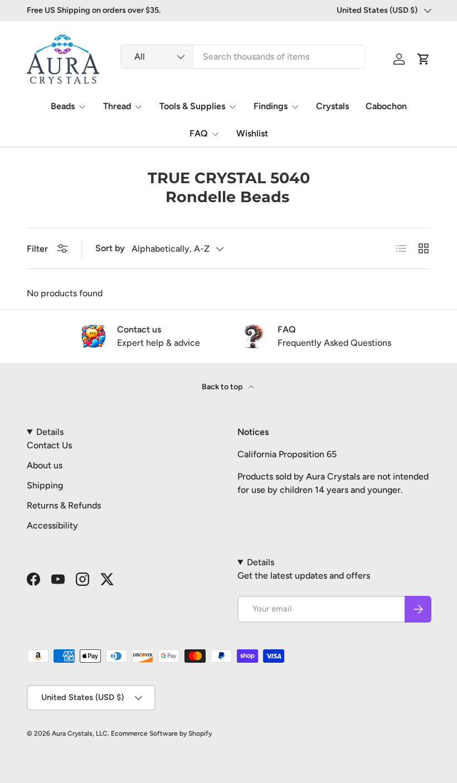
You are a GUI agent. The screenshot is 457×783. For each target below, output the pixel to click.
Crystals (332, 106)
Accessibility (52, 525)
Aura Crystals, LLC (80, 733)
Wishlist (252, 133)
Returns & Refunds (64, 505)
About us (44, 465)
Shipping (45, 485)
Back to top (223, 387)
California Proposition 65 (287, 454)
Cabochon (386, 106)
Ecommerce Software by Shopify (161, 733)
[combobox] (243, 56)
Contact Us (49, 445)
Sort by (110, 248)
